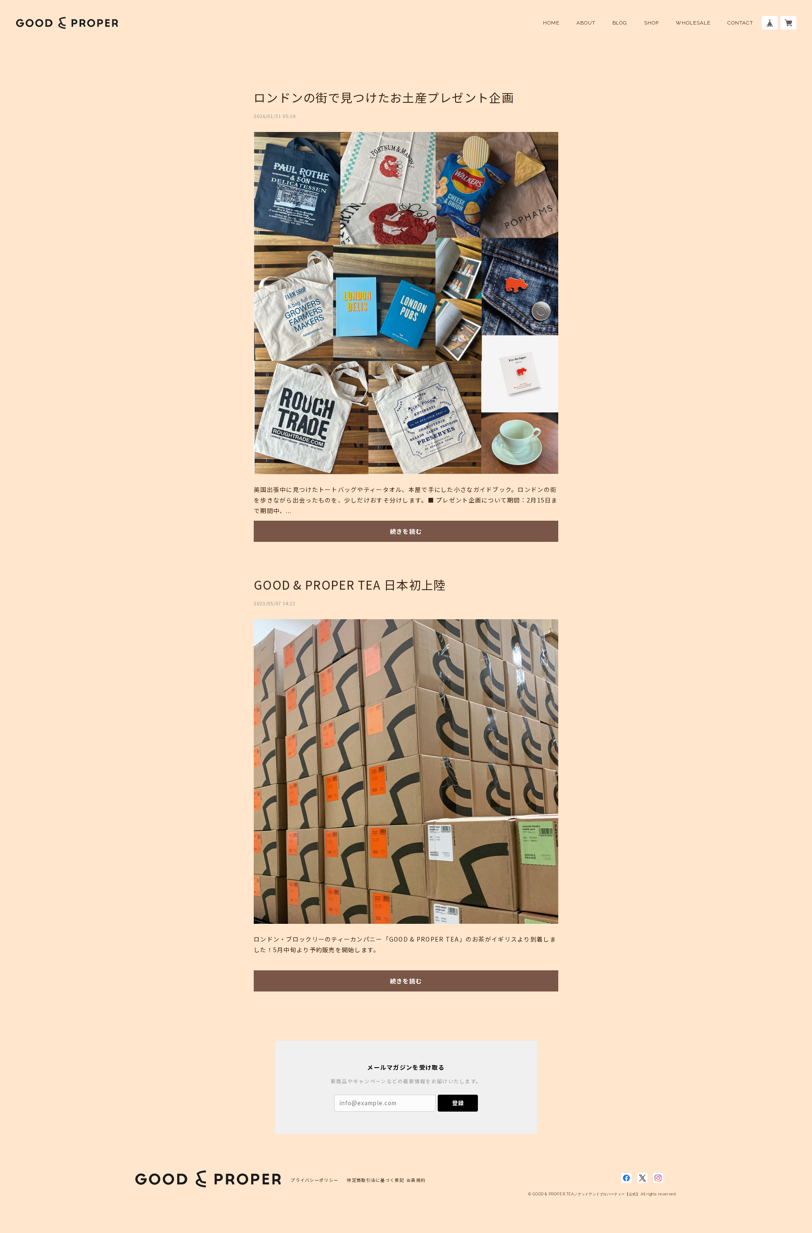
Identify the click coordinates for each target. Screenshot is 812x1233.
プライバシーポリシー (314, 1180)
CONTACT (740, 23)
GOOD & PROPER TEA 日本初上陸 (350, 584)
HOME (551, 23)
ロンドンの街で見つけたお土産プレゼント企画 (384, 97)
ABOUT (585, 23)
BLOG (620, 23)
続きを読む (406, 531)
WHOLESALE (693, 23)
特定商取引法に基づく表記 (375, 1180)
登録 (458, 1103)
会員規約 (415, 1180)
